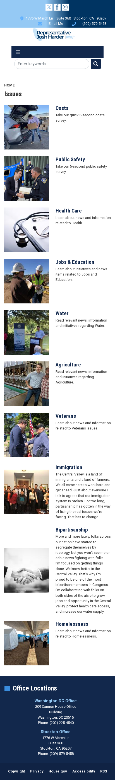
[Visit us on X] (49, 7)
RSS (103, 771)
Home (9, 85)
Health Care (69, 210)
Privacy (36, 771)
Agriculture (68, 364)
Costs (62, 108)
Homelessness (72, 624)
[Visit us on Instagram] (66, 7)
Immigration (69, 467)
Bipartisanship (72, 530)
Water (62, 313)
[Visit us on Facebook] (58, 7)
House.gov (58, 771)
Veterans (66, 416)
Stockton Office (56, 732)
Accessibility (83, 771)
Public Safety (70, 159)
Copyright (16, 771)
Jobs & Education (75, 262)
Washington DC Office (56, 701)
